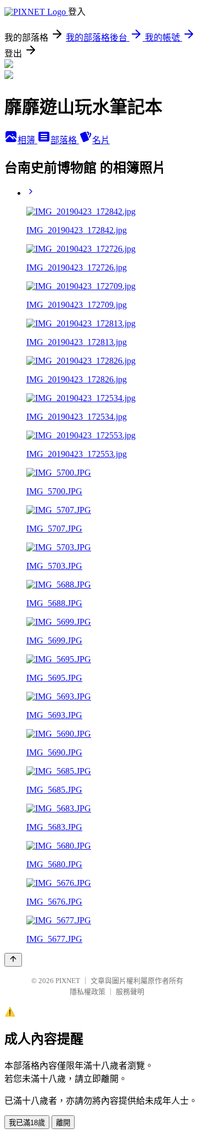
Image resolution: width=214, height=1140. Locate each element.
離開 (63, 1123)
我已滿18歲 (27, 1123)
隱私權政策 (87, 991)
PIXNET (67, 981)
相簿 (27, 140)
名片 (101, 140)
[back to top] (13, 960)
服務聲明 (130, 991)
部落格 (64, 140)
